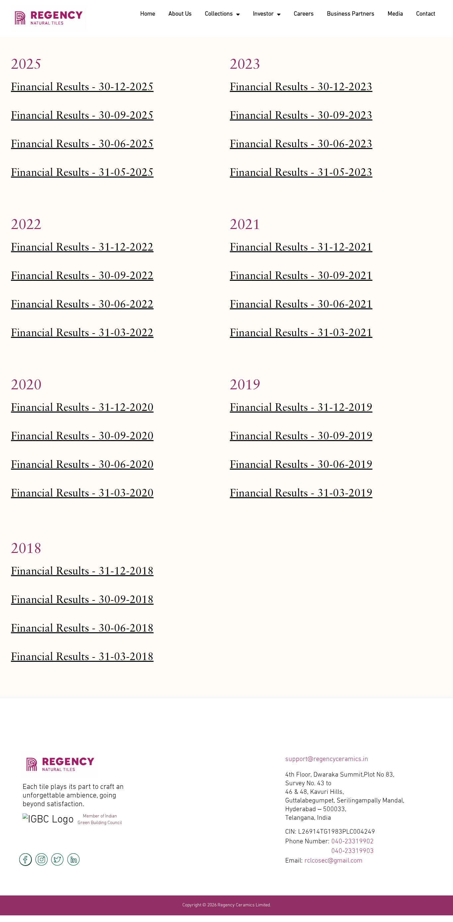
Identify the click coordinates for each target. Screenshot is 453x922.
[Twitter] (57, 859)
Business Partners (350, 14)
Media (395, 14)
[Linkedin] (73, 859)
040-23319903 (352, 851)
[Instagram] (41, 859)
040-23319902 (352, 842)
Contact (425, 14)
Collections (219, 14)
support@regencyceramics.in (326, 759)
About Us (180, 14)
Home (147, 14)
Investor (263, 14)
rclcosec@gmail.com (333, 861)
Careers (304, 14)
